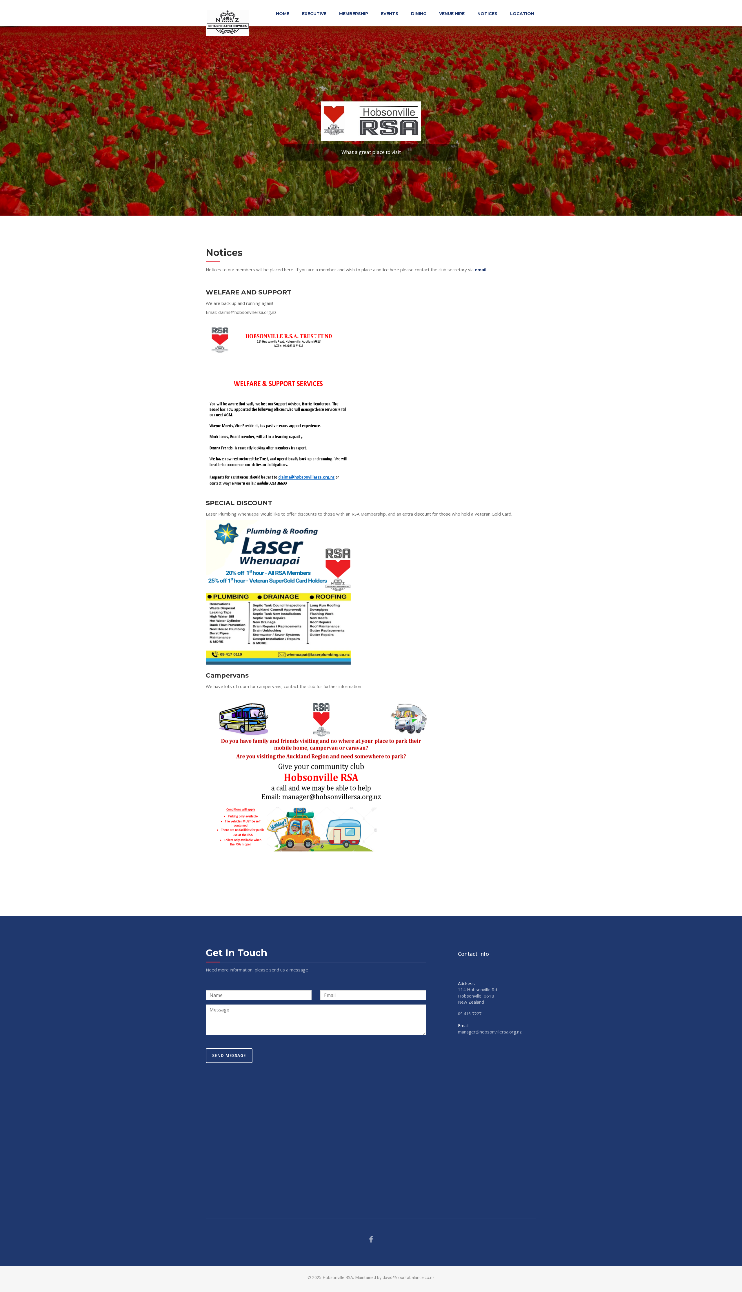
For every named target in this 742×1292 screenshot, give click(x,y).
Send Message (229, 1055)
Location (522, 13)
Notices (487, 13)
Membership (353, 13)
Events (389, 13)
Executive (314, 13)
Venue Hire (452, 13)
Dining (418, 13)
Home (282, 13)
